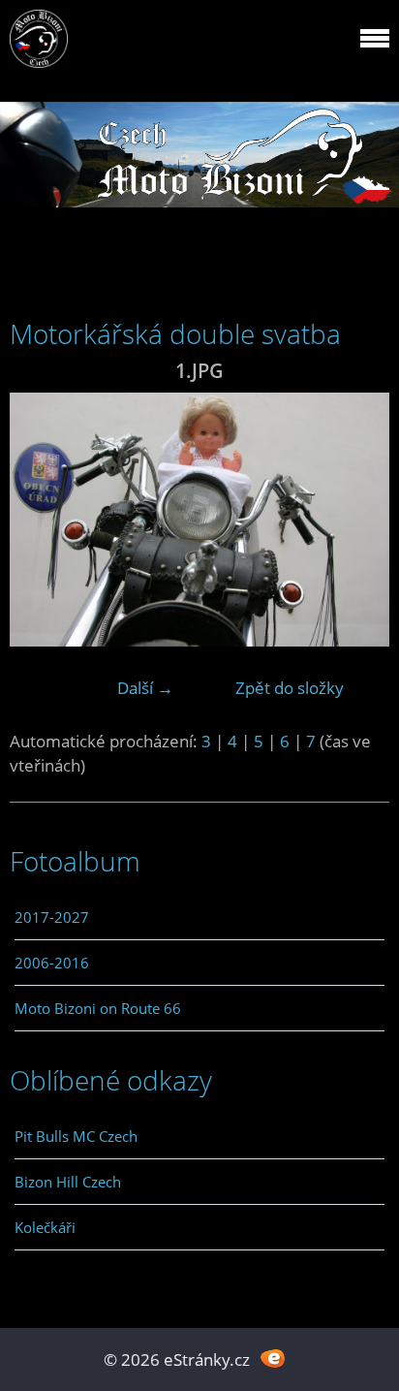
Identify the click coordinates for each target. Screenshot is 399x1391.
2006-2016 (52, 962)
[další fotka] (358, 520)
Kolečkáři (45, 1227)
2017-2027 (52, 917)
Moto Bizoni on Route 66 (98, 1008)
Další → (145, 688)
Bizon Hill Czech (68, 1181)
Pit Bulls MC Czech (76, 1136)
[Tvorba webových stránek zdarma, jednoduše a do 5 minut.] (273, 1357)
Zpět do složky (289, 688)
